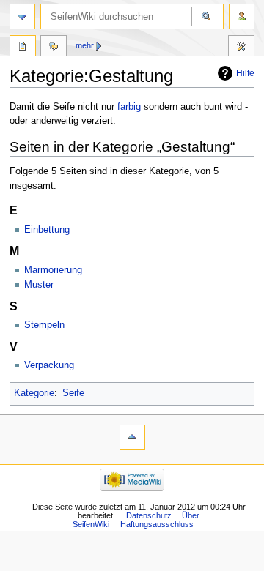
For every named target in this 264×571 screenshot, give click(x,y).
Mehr (85, 45)
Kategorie (34, 393)
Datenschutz (149, 515)
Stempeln (44, 325)
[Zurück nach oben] (132, 437)
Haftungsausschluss (157, 524)
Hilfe (245, 73)
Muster (39, 285)
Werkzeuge (241, 47)
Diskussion (53, 47)
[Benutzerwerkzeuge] (241, 16)
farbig (129, 107)
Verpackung (49, 365)
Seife (73, 393)
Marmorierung (53, 270)
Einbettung (47, 230)
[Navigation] (22, 16)
